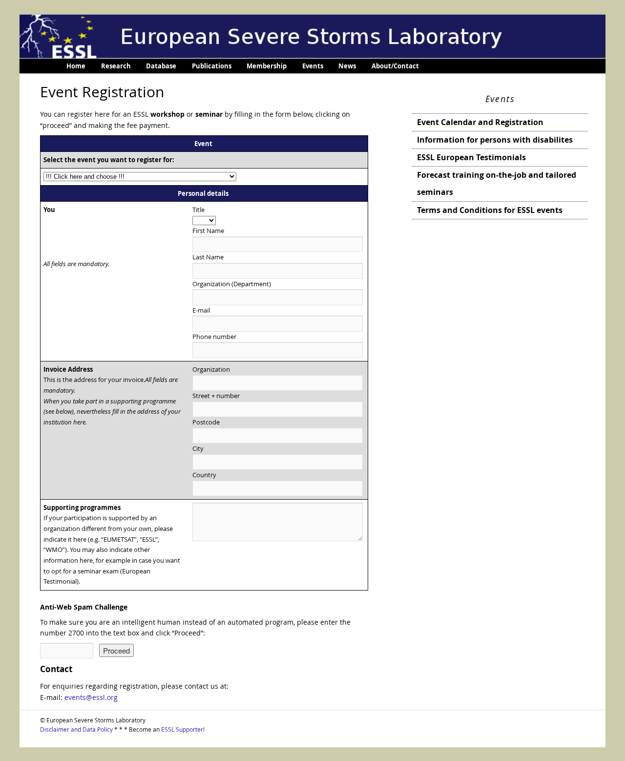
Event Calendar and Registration (480, 122)
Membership (267, 66)
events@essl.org (91, 697)
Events (312, 66)
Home (75, 66)
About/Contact (395, 66)
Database (161, 66)
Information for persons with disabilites (495, 139)
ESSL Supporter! (183, 729)
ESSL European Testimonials (471, 157)
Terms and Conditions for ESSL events (489, 210)
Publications (211, 66)
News (347, 66)
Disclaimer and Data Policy (76, 729)
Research (116, 66)
